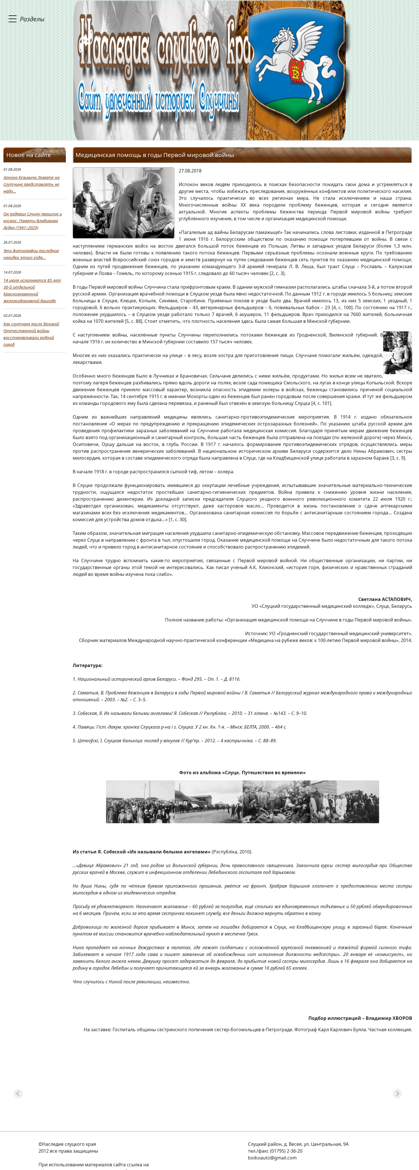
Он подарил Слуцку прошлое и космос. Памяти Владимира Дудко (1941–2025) (32, 220)
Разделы (32, 19)
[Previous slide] (18, 1093)
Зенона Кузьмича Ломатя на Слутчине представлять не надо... (31, 184)
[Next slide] (397, 1093)
